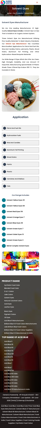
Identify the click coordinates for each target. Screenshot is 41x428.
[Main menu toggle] (37, 2)
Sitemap (21, 401)
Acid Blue (12, 406)
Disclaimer (30, 401)
